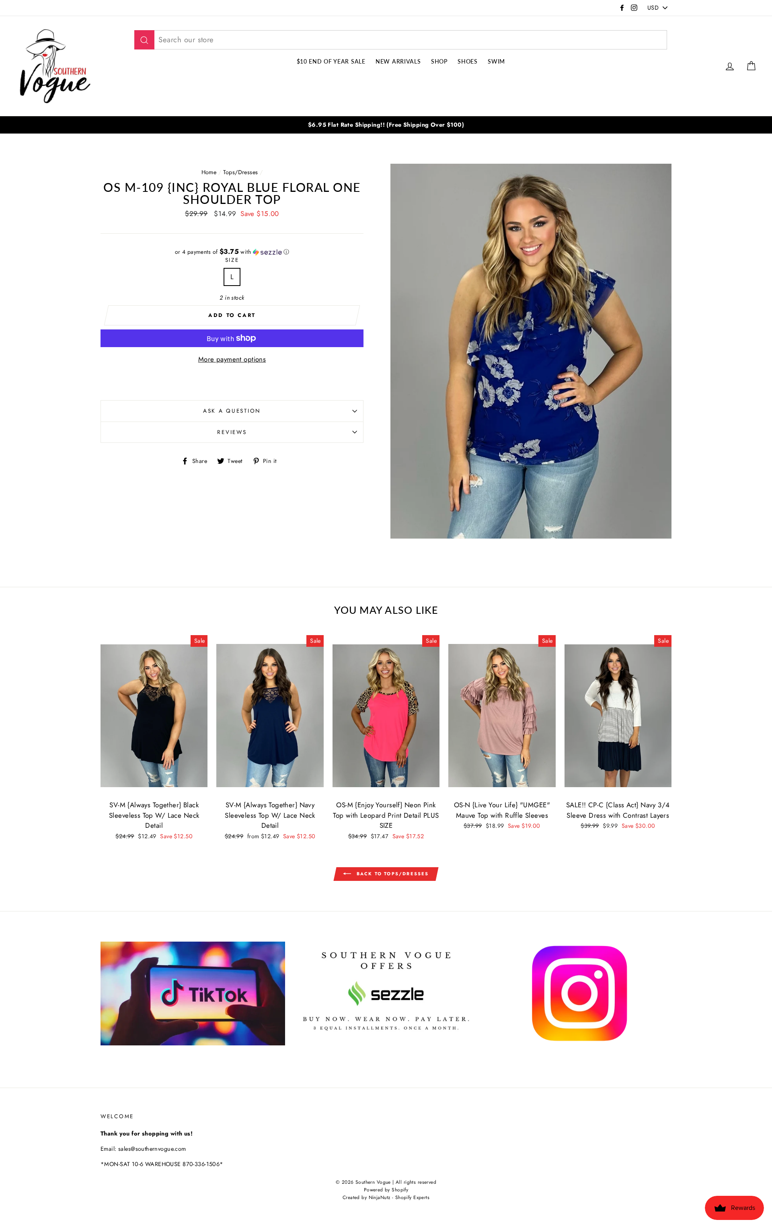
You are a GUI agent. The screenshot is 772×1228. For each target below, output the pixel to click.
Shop (439, 61)
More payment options (232, 359)
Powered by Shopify (386, 1189)
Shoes (468, 61)
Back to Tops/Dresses (391, 873)
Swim (496, 61)
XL (632, 764)
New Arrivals (398, 61)
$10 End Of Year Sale (331, 61)
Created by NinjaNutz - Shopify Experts (386, 1197)
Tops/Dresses (240, 172)
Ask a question (232, 411)
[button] (232, 252)
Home (209, 172)
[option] (386, 125)
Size (232, 260)
